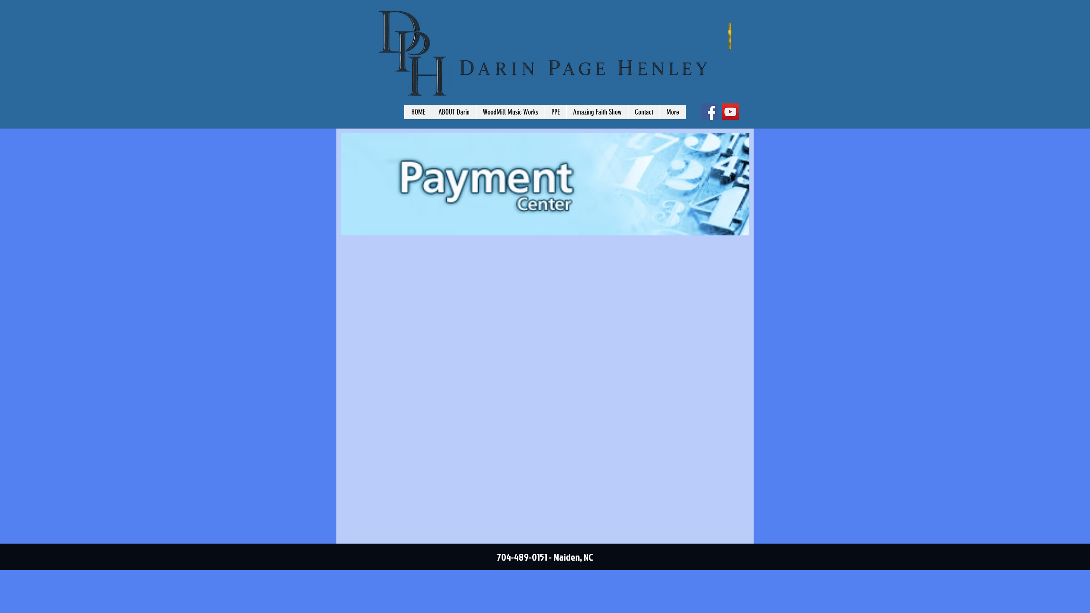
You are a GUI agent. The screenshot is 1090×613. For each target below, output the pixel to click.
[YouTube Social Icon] (730, 111)
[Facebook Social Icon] (709, 111)
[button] (555, 112)
